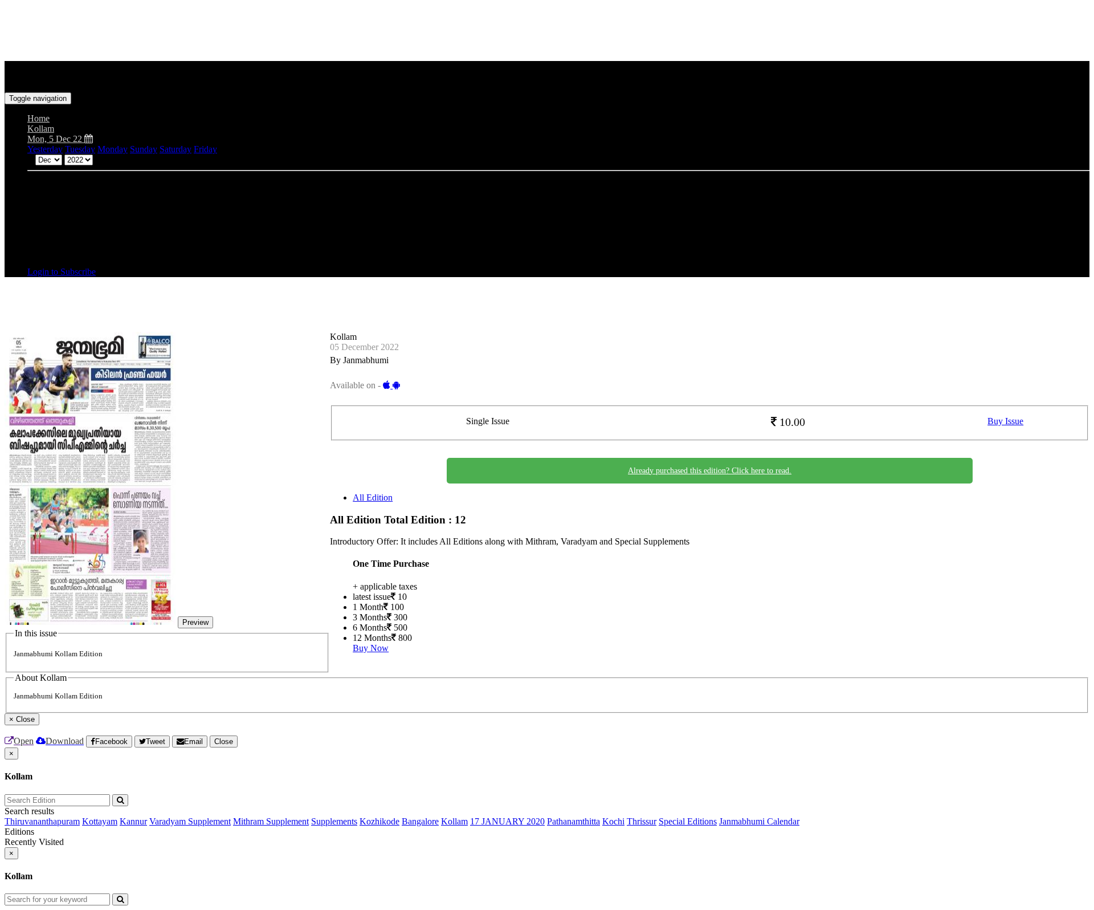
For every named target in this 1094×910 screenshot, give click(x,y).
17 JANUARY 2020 (507, 821)
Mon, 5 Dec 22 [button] (55, 139)
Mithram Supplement (271, 821)
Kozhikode (379, 821)
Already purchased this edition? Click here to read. (709, 470)
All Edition (373, 497)
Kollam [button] (40, 128)
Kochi (613, 821)
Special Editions (688, 821)
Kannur (133, 821)
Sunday (143, 149)
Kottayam (99, 821)
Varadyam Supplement (190, 821)
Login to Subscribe (61, 272)
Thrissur (641, 821)
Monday (112, 149)
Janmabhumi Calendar (759, 821)
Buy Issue (1005, 421)
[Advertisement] (212, 30)
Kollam (454, 821)
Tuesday (80, 149)
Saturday (175, 149)
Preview (195, 622)
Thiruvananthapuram (42, 821)
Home (38, 118)
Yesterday (45, 149)
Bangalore (420, 821)
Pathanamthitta (573, 821)
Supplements (334, 821)
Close (223, 741)
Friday (205, 149)
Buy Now (371, 648)
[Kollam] (547, 75)
